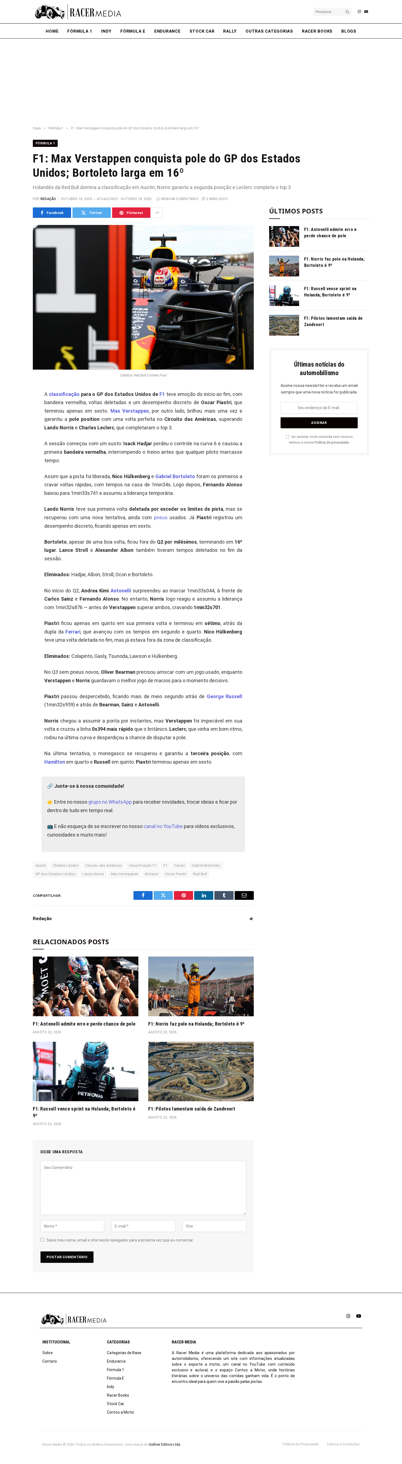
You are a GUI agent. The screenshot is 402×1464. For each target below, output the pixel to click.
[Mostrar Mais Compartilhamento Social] (157, 212)
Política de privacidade (331, 442)
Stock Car (202, 31)
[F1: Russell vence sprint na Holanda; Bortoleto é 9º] (85, 1071)
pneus (161, 517)
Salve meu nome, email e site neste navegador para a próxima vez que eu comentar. (120, 1240)
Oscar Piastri (175, 874)
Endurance (167, 31)
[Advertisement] (201, 82)
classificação (64, 394)
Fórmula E (132, 31)
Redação (48, 199)
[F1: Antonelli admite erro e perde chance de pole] (85, 986)
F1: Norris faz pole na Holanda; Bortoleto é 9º (196, 1024)
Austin (41, 865)
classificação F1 (142, 865)
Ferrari (72, 632)
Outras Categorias (269, 31)
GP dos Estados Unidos (55, 874)
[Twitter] (14, 418)
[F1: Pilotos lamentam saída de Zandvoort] (201, 1071)
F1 (162, 394)
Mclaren (151, 874)
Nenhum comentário (179, 199)
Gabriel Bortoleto (175, 476)
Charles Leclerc (65, 865)
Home (52, 31)
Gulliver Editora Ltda (165, 1444)
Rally (230, 31)
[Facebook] (14, 406)
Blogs (348, 31)
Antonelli (120, 590)
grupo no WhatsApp (110, 802)
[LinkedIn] (14, 431)
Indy (106, 31)
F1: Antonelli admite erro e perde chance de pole (84, 1024)
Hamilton (54, 762)
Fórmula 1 (79, 31)
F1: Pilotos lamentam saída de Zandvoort (191, 1109)
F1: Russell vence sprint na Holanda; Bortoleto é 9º (84, 1112)
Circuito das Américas (103, 865)
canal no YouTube (163, 826)
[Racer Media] (78, 12)
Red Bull (200, 874)
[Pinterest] (14, 443)
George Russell (224, 696)
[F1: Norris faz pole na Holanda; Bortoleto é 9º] (201, 986)
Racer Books (317, 31)
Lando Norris (93, 874)
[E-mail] (14, 455)
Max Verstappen (129, 411)
